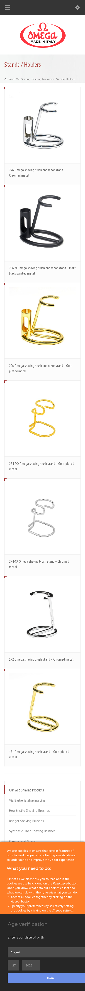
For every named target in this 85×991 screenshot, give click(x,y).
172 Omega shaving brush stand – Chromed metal (41, 659)
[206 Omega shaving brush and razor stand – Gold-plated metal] (42, 320)
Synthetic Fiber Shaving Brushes (32, 831)
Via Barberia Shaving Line (27, 800)
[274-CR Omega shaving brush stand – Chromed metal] (42, 516)
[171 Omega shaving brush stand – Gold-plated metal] (42, 706)
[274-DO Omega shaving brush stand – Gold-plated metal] (42, 418)
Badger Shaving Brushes (26, 821)
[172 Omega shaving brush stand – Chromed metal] (42, 614)
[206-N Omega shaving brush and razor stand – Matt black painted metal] (42, 222)
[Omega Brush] (42, 48)
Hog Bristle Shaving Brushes (29, 810)
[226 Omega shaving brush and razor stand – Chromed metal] (42, 125)
